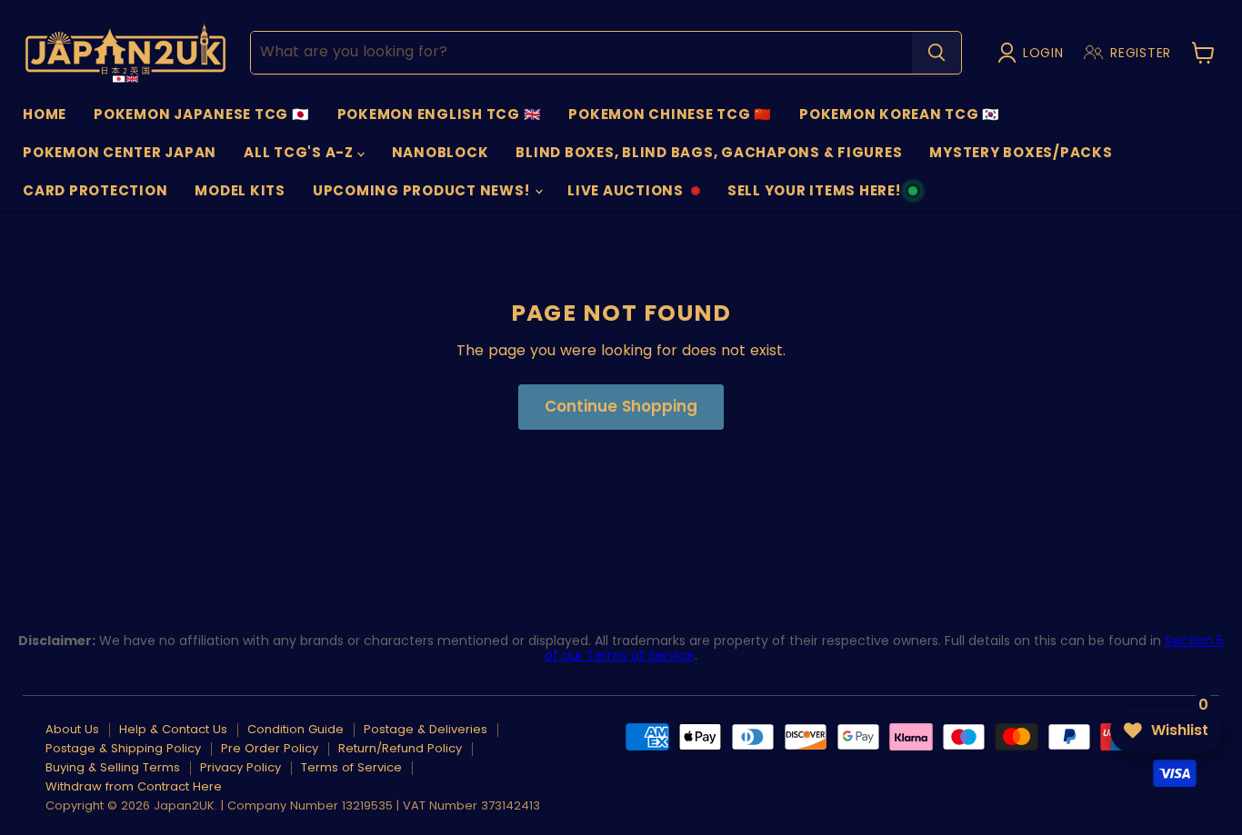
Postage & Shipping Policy (123, 748)
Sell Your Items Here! (813, 195)
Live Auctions (625, 195)
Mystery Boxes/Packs (1020, 152)
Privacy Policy (240, 767)
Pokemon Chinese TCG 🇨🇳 (670, 114)
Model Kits (240, 190)
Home (44, 114)
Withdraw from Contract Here (133, 786)
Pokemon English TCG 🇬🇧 (439, 114)
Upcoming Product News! (423, 190)
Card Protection (95, 190)
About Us (72, 729)
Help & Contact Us (173, 729)
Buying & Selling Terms (112, 767)
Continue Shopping (621, 406)
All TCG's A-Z (300, 152)
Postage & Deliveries (425, 729)
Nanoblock (440, 152)
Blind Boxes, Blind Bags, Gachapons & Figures (709, 152)
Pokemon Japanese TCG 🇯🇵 (202, 114)
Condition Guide (295, 729)
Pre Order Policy (269, 748)
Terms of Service (351, 767)
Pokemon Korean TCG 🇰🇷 (899, 114)
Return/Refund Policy (400, 748)
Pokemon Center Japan (119, 152)
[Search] (936, 53)
